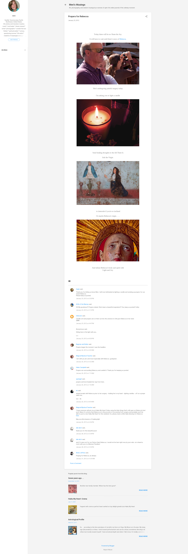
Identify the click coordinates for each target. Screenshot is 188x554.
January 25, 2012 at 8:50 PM (85, 338)
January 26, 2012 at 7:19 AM (85, 373)
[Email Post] (69, 282)
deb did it (79, 428)
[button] (146, 16)
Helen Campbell (81, 367)
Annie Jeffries (80, 453)
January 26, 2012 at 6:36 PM (85, 422)
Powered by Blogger (108, 546)
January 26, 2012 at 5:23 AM (85, 362)
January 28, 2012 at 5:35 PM (85, 447)
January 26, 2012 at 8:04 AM (85, 402)
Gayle (78, 289)
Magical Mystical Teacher (84, 356)
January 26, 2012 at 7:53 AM (85, 385)
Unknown (79, 316)
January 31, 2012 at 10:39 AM (85, 459)
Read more (143, 490)
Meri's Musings (77, 4)
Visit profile (14, 39)
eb (77, 390)
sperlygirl (79, 379)
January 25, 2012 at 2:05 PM (85, 298)
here (77, 416)
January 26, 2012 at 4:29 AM (85, 350)
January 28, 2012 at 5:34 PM (85, 434)
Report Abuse (107, 550)
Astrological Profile (76, 519)
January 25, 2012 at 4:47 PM (85, 323)
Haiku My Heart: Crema (77, 499)
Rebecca (123, 39)
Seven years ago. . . (76, 478)
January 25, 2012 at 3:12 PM (85, 310)
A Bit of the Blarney (82, 304)
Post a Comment (75, 463)
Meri (14, 16)
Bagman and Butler (82, 344)
